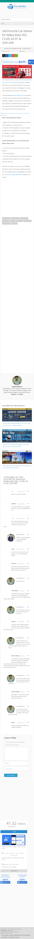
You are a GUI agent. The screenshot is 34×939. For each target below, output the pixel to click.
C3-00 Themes (5, 220)
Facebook (13, 394)
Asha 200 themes (6, 218)
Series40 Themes (6, 223)
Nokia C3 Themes (6, 51)
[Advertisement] (17, 13)
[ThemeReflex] (17, 10)
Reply (28, 491)
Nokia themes (19, 220)
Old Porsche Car (27, 220)
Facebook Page (10, 174)
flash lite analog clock (17, 95)
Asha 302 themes (24, 218)
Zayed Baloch (22, 51)
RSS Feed (18, 174)
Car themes (12, 220)
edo (12, 491)
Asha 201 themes (15, 218)
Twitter (4, 177)
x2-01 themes (14, 223)
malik (12, 518)
